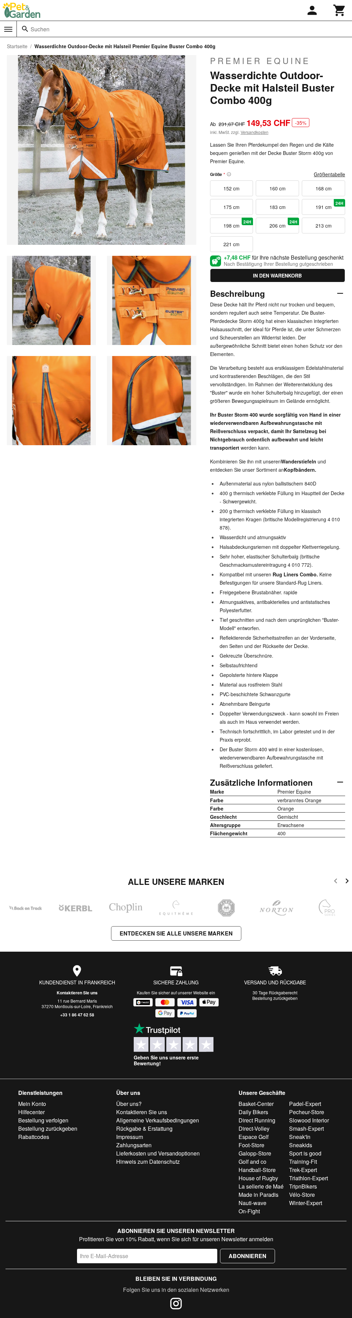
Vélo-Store (302, 1195)
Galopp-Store (255, 1153)
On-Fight (249, 1211)
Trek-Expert (303, 1170)
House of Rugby (258, 1178)
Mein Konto (32, 1104)
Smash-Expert (306, 1128)
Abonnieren (247, 1256)
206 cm (283, 224)
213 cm (324, 225)
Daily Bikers (253, 1112)
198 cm (237, 224)
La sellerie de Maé (261, 1186)
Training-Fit (303, 1161)
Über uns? (129, 1104)
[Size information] (229, 174)
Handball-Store (257, 1170)
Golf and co (252, 1161)
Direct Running (257, 1120)
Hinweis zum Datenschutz (148, 1161)
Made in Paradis (258, 1195)
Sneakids (300, 1145)
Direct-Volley (254, 1128)
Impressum (129, 1137)
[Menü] (8, 29)
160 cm (278, 188)
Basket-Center (256, 1104)
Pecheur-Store (306, 1112)
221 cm (231, 244)
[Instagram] (176, 1304)
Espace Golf (253, 1137)
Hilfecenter (31, 1112)
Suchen (40, 29)
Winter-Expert (305, 1203)
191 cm (329, 205)
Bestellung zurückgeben (275, 998)
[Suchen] (25, 29)
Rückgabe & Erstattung (144, 1128)
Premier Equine (260, 60)
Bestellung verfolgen (43, 1120)
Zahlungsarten (134, 1145)
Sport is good (305, 1153)
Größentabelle (329, 174)
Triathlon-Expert (308, 1178)
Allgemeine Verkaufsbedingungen (157, 1120)
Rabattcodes (33, 1137)
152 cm (231, 188)
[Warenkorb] (339, 10)
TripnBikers (303, 1186)
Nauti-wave (252, 1203)
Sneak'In (299, 1137)
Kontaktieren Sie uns (77, 992)
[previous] (336, 882)
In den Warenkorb (277, 275)
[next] (347, 882)
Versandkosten (254, 132)
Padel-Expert (305, 1104)
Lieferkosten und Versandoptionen (158, 1153)
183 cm (278, 206)
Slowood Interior (309, 1120)
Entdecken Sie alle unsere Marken (176, 933)
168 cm (324, 188)
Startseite (17, 46)
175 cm (231, 206)
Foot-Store (251, 1145)
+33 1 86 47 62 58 (77, 1015)
